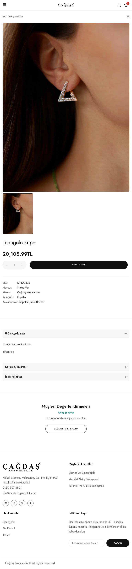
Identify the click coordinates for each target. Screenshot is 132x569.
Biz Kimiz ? (9, 528)
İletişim (6, 535)
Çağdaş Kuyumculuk (28, 292)
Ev (4, 16)
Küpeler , (24, 302)
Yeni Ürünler (37, 302)
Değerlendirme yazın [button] (66, 428)
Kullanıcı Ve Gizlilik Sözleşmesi (86, 486)
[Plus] (22, 265)
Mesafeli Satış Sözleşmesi (83, 479)
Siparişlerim (9, 522)
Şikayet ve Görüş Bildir (82, 473)
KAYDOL (118, 542)
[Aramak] (119, 5)
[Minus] (7, 265)
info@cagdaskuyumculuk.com (19, 493)
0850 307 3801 (12, 488)
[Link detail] (6, 503)
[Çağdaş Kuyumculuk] (66, 5)
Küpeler (21, 297)
